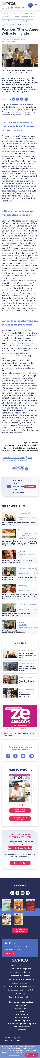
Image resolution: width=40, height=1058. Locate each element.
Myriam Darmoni (10, 41)
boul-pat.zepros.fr (22, 1026)
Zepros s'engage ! (20, 983)
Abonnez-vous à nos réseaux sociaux (20, 986)
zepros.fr (22, 1029)
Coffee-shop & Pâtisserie (27, 568)
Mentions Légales (12, 1037)
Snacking (22, 531)
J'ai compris (31, 1055)
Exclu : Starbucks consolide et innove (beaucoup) (19, 578)
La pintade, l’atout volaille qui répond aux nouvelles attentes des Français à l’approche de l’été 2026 (19, 543)
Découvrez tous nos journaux (20, 818)
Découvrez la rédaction (20, 972)
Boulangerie (22, 24)
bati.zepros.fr (21, 1005)
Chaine (30, 21)
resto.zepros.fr (22, 1014)
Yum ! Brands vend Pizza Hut (26, 682)
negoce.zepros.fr (22, 1008)
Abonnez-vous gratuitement (20, 811)
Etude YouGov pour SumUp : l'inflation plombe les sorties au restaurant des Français (19, 596)
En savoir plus (14, 1055)
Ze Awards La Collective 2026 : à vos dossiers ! (19, 734)
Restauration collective (13, 709)
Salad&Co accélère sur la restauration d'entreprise (14, 632)
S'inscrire (30, 486)
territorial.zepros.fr (22, 1020)
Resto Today (20, 863)
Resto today (20, 993)
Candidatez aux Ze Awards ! (20, 990)
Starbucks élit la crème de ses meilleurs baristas (16, 614)
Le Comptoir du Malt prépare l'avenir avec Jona (19, 523)
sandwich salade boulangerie (21, 14)
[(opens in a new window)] (26, 99)
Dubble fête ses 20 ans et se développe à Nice (27, 668)
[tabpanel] (20, 788)
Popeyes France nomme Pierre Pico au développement (18, 561)
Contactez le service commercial (20, 979)
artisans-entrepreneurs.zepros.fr (22, 1023)
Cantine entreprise (22, 623)
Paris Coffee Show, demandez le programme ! (26, 695)
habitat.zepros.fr (22, 1017)
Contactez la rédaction (20, 975)
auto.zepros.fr (22, 1011)
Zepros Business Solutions (20, 848)
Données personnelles (14, 1040)
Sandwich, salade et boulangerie (14, 21)
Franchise (12, 24)
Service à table (24, 514)
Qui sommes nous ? (20, 965)
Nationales (22, 586)
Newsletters (30, 5)
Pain (4, 24)
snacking (5, 14)
